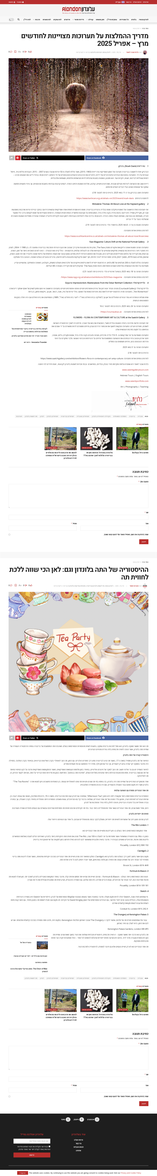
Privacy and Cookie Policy (131, 1173)
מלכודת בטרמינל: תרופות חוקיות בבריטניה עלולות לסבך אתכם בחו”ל (98, 454)
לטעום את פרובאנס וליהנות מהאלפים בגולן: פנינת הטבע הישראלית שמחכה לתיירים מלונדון (61, 455)
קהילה (90, 19)
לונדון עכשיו (143, 19)
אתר (146, 523)
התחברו (19, 2)
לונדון (42, 416)
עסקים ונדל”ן (112, 19)
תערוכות (19, 416)
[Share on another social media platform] (12, 158)
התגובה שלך (143, 481)
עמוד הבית (145, 28)
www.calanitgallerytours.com (135, 369)
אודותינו (145, 2)
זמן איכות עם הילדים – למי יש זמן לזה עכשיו (30, 956)
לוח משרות (47, 19)
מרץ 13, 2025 (119, 586)
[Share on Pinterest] (18, 158)
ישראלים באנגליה (83, 416)
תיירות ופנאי (79, 19)
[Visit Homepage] (78, 10)
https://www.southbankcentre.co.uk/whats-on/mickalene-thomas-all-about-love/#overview (106, 236)
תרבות (37, 19)
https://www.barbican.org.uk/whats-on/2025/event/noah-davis (105, 198)
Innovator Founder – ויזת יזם (35, 342)
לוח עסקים (57, 19)
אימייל (74, 523)
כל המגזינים (124, 19)
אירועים (67, 19)
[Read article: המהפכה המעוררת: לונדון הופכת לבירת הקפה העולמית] (42, 317)
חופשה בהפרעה (41, 962)
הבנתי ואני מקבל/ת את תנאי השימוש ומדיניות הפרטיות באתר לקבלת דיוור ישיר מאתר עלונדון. (33, 1147)
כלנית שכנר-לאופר (132, 52)
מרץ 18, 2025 (116, 52)
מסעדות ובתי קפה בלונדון (78, 586)
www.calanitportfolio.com (136, 381)
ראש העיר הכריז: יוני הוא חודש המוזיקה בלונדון (29, 336)
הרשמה (11, 2)
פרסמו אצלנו (137, 2)
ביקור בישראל (51, 448)
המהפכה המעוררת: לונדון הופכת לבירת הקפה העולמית (26, 319)
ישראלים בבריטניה (67, 416)
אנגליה (140, 416)
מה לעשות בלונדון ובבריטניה (95, 586)
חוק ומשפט (100, 19)
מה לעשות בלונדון (31, 416)
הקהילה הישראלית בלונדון (101, 416)
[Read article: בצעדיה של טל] (42, 945)
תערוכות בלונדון (97, 52)
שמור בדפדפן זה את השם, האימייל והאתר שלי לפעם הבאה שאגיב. (126, 534)
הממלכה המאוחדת (119, 416)
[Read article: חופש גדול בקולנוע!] (132, 438)
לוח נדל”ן (27, 19)
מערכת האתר (134, 586)
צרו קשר (128, 2)
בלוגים (133, 19)
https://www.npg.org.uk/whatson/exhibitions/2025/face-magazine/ (91, 277)
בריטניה (132, 416)
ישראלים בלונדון (52, 416)
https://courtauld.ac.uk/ (111, 311)
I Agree (23, 1173)
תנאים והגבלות (79, 1147)
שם (146, 512)
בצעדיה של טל (25, 942)
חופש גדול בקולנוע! (140, 452)
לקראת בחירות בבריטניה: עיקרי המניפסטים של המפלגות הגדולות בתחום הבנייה (30, 330)
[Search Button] (19, 19)
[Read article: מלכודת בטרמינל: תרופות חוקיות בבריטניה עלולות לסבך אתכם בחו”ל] (96, 438)
